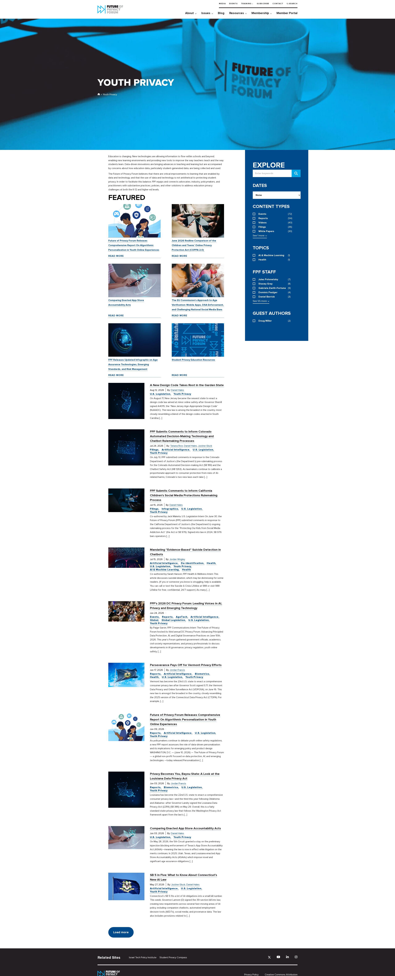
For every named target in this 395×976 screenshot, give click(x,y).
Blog (221, 13)
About (189, 13)
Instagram (296, 957)
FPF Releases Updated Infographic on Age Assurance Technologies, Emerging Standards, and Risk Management (133, 364)
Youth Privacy (182, 394)
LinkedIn (287, 957)
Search (293, 3)
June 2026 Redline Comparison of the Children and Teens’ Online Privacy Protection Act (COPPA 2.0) (194, 245)
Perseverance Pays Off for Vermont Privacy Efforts (186, 665)
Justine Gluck (205, 445)
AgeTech (181, 616)
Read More (116, 256)
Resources (236, 13)
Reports (167, 616)
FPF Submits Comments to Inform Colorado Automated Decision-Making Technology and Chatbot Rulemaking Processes (182, 436)
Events (233, 3)
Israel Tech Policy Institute (142, 957)
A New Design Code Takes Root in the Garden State (187, 385)
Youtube (278, 957)
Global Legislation (173, 620)
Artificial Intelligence (175, 449)
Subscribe (263, 3)
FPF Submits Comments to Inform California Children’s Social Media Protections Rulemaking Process (183, 495)
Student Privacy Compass (173, 957)
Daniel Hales (177, 390)
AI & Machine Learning (164, 569)
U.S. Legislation (160, 394)
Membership (260, 13)
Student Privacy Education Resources (193, 359)
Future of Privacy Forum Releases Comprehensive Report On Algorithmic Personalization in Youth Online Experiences (133, 245)
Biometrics (202, 673)
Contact (277, 3)
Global (154, 620)
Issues (205, 13)
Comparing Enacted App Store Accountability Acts (185, 828)
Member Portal (286, 13)
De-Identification (192, 563)
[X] (269, 957)
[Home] (99, 94)
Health (211, 563)
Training (246, 3)
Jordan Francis (177, 670)
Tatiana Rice (176, 445)
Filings (154, 449)
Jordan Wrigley (177, 559)
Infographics (170, 508)
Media (222, 3)
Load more (121, 932)
